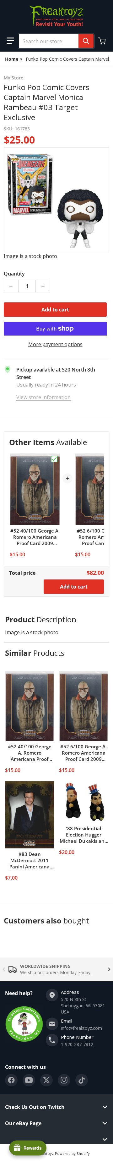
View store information (43, 397)
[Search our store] (86, 41)
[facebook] (11, 1080)
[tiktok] (81, 1080)
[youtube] (29, 1080)
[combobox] (54, 41)
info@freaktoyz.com (81, 1028)
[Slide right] (109, 969)
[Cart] (102, 41)
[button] (10, 41)
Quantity (14, 273)
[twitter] (46, 1080)
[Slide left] (4, 969)
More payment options (55, 344)
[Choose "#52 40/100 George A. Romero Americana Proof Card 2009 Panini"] (54, 459)
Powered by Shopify (72, 1153)
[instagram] (64, 1080)
